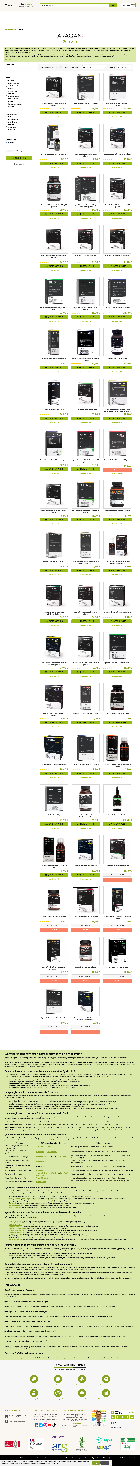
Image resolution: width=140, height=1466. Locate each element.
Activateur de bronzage (15, 86)
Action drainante (13, 83)
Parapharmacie (65, 10)
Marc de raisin (12, 122)
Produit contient (11, 114)
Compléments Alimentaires (10, 10)
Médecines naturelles (20, 10)
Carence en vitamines (15, 104)
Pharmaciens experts (82, 1385)
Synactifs (11, 142)
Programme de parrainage (58, 1399)
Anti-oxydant (12, 91)
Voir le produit (117, 875)
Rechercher (20, 158)
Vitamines (11, 130)
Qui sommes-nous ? (115, 1458)
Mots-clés (10, 65)
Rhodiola (11, 125)
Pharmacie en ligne (10, 29)
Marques (121, 10)
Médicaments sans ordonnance (106, 1399)
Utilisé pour (10, 81)
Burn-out (11, 101)
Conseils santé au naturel (44, 1458)
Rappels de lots (96, 1458)
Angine (10, 88)
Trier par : (113, 67)
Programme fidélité (82, 1399)
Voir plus (19, 109)
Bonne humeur (13, 99)
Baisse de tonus (13, 96)
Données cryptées (34, 1399)
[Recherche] (113, 5)
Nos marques (11, 139)
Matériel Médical (103, 10)
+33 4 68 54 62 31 (75, 1423)
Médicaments (53, 10)
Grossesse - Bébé (94, 10)
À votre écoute (58, 1385)
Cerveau (11, 107)
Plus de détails (10, 59)
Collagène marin (13, 117)
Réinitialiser (20, 164)
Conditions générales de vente (81, 1458)
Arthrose (11, 94)
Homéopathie (30, 10)
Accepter (96, 1463)
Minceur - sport (85, 10)
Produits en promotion (20, 151)
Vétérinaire (112, 10)
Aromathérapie (42, 10)
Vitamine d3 (12, 127)
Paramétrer (105, 1463)
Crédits (105, 1458)
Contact (68, 1458)
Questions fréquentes (106, 1385)
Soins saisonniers (76, 10)
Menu (10, 5)
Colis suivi (34, 1385)
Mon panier (126, 5)
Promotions (131, 10)
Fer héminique (13, 119)
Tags (8, 77)
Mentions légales (59, 1458)
